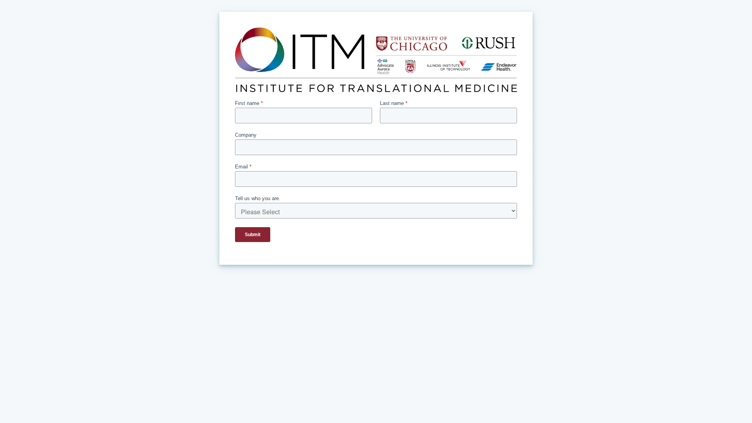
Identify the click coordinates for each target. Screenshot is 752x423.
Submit (252, 234)
